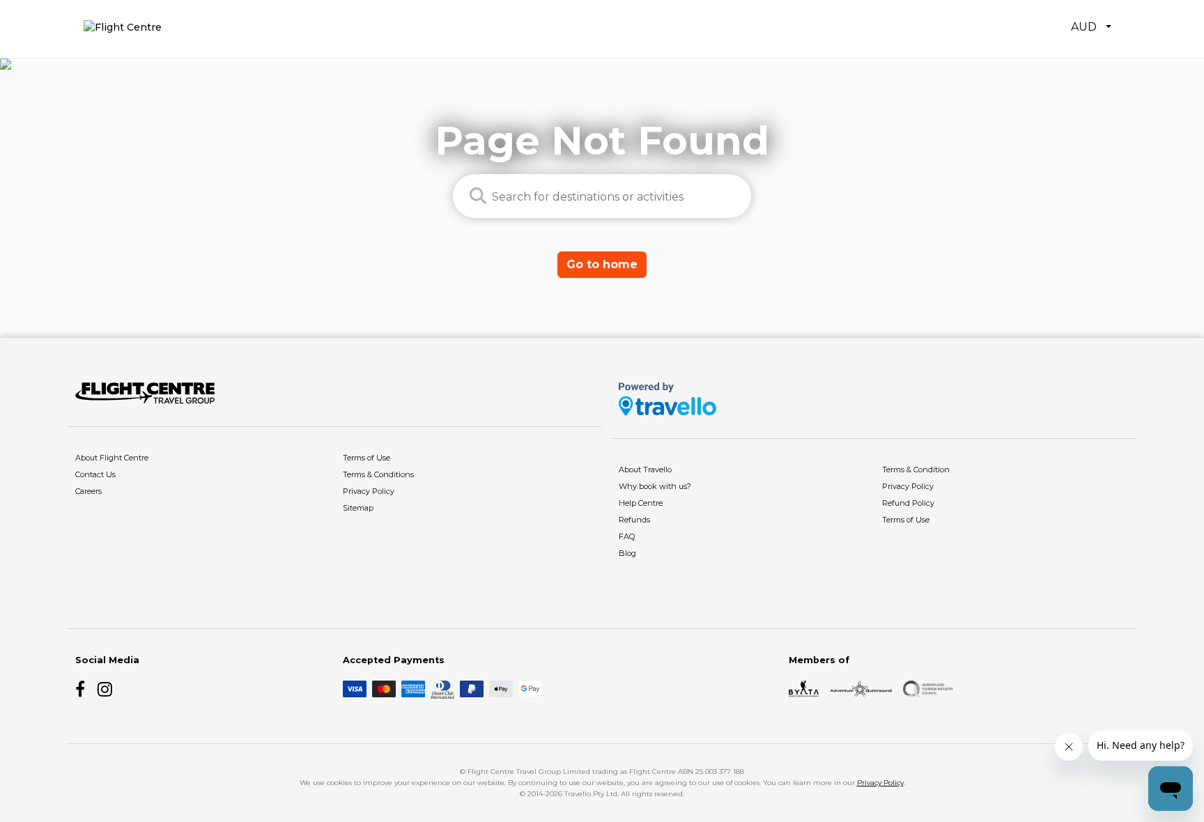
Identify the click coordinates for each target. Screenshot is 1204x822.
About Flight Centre (111, 458)
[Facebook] (83, 689)
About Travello (645, 469)
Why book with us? (655, 486)
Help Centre (641, 503)
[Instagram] (106, 689)
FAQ (627, 536)
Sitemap (358, 508)
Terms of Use (366, 458)
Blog (627, 553)
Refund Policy (908, 503)
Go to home (602, 264)
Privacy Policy (368, 491)
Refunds (634, 520)
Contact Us (95, 474)
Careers (88, 491)
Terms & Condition (916, 469)
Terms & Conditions (378, 474)
